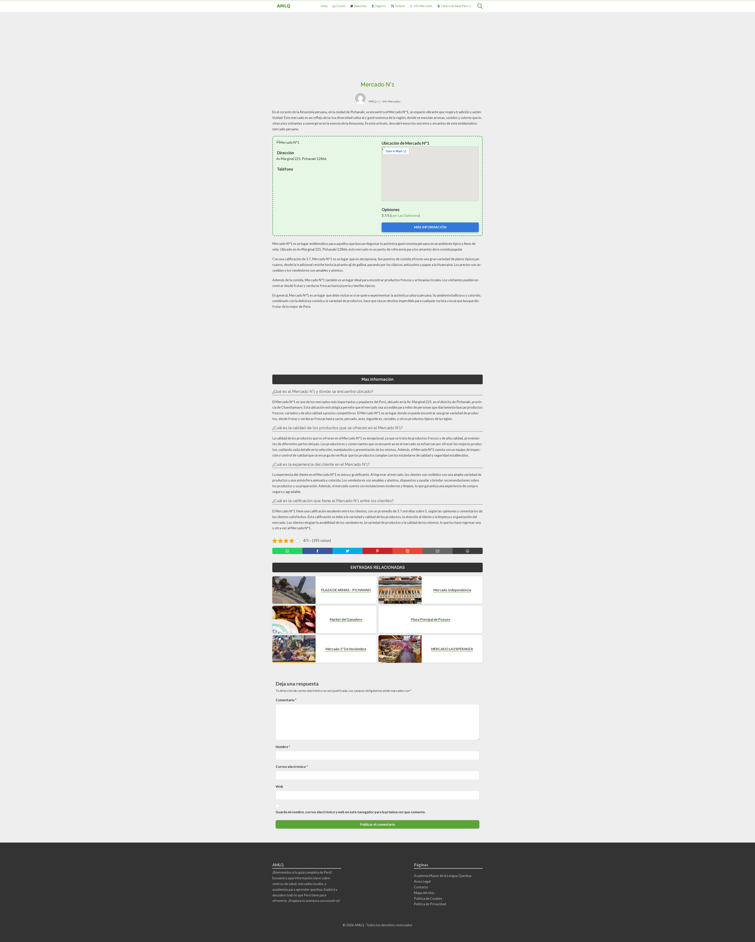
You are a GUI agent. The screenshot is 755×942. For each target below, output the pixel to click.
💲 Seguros (378, 6)
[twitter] (347, 551)
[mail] (438, 551)
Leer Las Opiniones (405, 215)
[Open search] (480, 6)
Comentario (286, 700)
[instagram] (407, 551)
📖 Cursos (338, 6)
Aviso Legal (422, 881)
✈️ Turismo (397, 6)
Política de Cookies (428, 898)
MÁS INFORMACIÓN (430, 227)
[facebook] (317, 551)
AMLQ (283, 6)
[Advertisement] (377, 47)
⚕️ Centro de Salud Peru (452, 6)
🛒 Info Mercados (421, 6)
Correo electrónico (292, 767)
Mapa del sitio (424, 893)
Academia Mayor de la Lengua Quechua (442, 876)
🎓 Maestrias (358, 6)
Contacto (421, 887)
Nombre (283, 747)
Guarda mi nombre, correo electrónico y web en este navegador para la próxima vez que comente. (351, 812)
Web (279, 786)
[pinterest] (378, 551)
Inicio (324, 6)
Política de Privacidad (430, 904)
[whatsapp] (287, 551)
